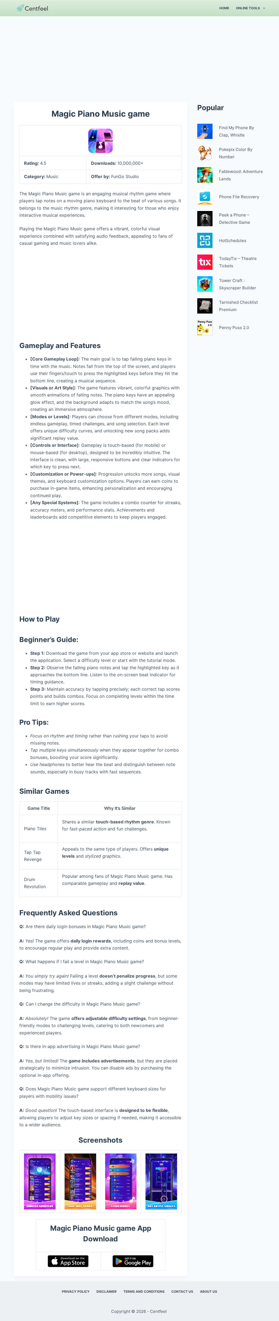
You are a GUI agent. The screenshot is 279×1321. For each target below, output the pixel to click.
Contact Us (182, 1291)
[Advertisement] (139, 56)
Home (224, 8)
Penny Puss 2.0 (234, 327)
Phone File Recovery (239, 196)
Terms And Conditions (144, 1291)
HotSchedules (232, 240)
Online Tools (248, 8)
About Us (208, 1291)
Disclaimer (106, 1291)
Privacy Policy (76, 1291)
